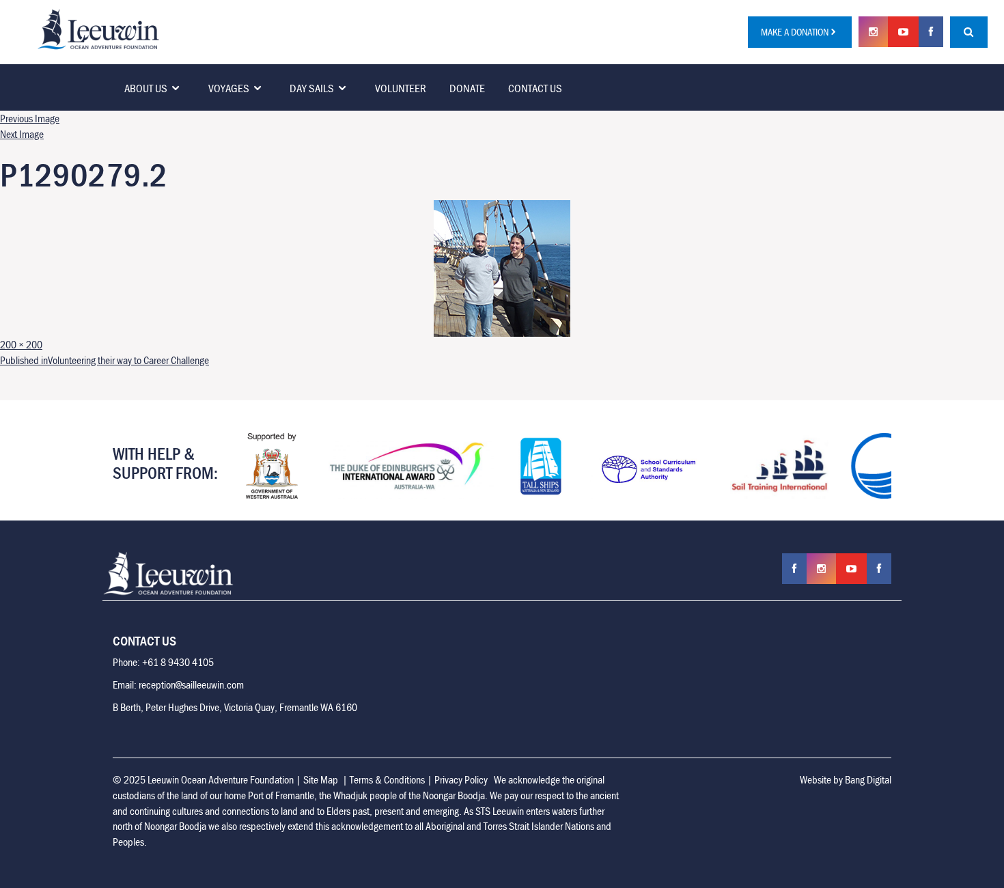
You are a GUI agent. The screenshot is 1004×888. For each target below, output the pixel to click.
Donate (467, 88)
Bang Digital (868, 779)
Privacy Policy (461, 779)
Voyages (228, 88)
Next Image (22, 134)
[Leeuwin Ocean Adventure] (98, 28)
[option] (272, 466)
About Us (145, 88)
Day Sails (312, 88)
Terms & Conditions (387, 779)
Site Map (320, 779)
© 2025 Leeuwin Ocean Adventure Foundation (203, 779)
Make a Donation (794, 31)
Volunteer (400, 88)
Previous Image (29, 118)
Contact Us (535, 88)
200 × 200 (21, 344)
